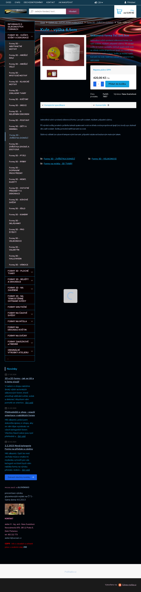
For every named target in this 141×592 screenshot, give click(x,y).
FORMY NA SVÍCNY (17, 335)
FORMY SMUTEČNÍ (17, 307)
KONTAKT (50, 2)
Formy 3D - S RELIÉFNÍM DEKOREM (19, 113)
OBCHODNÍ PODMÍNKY (33, 2)
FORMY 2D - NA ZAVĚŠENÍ (15, 289)
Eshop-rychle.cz (129, 584)
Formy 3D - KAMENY (18, 214)
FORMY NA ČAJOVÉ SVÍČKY (17, 314)
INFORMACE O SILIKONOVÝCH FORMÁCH (15, 27)
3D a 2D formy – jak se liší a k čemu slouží (19, 380)
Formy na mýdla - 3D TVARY (58, 163)
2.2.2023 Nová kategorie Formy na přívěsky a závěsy (19, 447)
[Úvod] (16, 11)
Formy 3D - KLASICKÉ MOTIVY (19, 83)
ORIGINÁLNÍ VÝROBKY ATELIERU (18, 351)
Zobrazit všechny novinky (19, 477)
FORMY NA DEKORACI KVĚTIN (17, 328)
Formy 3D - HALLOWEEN (15, 257)
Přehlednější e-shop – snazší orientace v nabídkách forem (20, 414)
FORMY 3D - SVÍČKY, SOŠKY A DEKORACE (18, 36)
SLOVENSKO (23, 487)
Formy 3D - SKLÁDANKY (15, 222)
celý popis (94, 60)
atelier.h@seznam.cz (13, 538)
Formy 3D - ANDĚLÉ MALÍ (18, 56)
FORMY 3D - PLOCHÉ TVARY (18, 272)
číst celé (29, 402)
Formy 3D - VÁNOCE (18, 264)
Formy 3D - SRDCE (18, 105)
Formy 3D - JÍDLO (17, 208)
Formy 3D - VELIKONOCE (15, 239)
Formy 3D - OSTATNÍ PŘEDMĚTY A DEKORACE (19, 191)
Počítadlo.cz (70, 571)
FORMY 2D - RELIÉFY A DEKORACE (18, 280)
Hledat (72, 11)
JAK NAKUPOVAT (66, 2)
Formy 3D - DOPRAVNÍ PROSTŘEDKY (15, 170)
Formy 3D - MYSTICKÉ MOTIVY (18, 74)
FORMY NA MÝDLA (17, 321)
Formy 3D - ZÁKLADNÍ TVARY (17, 92)
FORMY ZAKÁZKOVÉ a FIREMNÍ (18, 342)
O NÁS (17, 2)
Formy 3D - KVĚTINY (18, 99)
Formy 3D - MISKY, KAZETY (17, 180)
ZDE (25, 547)
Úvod (42, 22)
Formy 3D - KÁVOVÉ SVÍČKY (18, 201)
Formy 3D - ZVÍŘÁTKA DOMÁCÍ (19, 136)
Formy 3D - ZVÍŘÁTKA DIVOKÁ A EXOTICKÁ (19, 147)
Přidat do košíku (117, 83)
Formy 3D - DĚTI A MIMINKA (18, 127)
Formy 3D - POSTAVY (19, 120)
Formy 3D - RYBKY (17, 161)
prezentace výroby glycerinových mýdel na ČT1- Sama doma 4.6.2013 (19, 496)
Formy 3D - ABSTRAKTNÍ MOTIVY (15, 46)
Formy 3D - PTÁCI (17, 155)
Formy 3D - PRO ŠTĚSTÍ (16, 231)
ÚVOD (8, 2)
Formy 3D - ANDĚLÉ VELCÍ (18, 65)
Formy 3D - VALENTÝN (14, 248)
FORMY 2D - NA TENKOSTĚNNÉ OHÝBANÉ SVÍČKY (17, 298)
